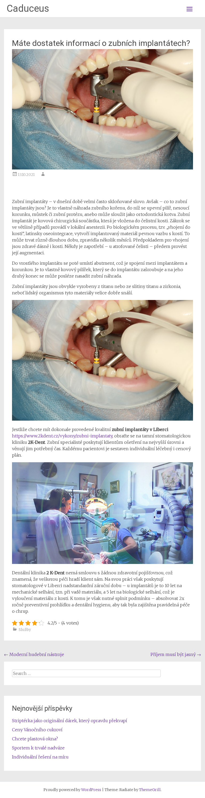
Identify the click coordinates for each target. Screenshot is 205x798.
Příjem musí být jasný (176, 654)
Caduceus (28, 8)
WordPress (91, 789)
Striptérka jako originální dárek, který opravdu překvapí (69, 720)
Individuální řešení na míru (40, 757)
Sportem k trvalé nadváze (38, 747)
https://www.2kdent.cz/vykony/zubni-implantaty (62, 435)
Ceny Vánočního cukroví (37, 729)
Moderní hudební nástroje (34, 654)
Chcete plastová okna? (35, 738)
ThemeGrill (150, 789)
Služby (25, 629)
